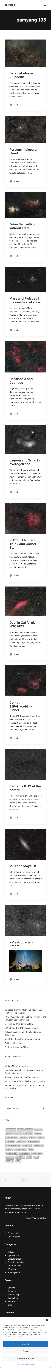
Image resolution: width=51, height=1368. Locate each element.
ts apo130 (27, 1145)
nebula (9, 1133)
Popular (41, 1137)
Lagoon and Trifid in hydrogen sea (24, 462)
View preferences (25, 1358)
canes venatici (37, 1153)
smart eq (9, 1157)
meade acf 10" (11, 1153)
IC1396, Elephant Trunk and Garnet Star (22, 544)
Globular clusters (16, 1259)
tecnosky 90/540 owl (13, 1145)
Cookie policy (14, 1236)
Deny (25, 1351)
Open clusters (14, 1255)
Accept (25, 1344)
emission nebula (33, 1141)
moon (32, 1137)
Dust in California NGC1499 (22, 624)
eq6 (18, 1161)
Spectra (11, 1288)
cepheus (24, 1137)
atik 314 (29, 1130)
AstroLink (12, 1301)
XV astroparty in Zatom (21, 944)
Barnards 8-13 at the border (25, 788)
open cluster (25, 1153)
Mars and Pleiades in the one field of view (25, 300)
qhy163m (20, 1157)
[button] (47, 1320)
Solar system (14, 1272)
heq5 (29, 1157)
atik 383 (10, 1161)
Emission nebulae (16, 1262)
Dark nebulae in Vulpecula (21, 75)
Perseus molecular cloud (23, 151)
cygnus (38, 1133)
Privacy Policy (30, 1364)
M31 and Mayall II (22, 866)
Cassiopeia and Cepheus (21, 381)
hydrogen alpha (12, 1137)
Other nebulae (14, 1265)
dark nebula (28, 1133)
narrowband (10, 1130)
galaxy (9, 1149)
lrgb (31, 1149)
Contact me (13, 1298)
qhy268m (39, 1130)
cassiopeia (10, 1141)
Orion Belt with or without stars (22, 226)
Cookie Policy (19, 1364)
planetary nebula (21, 1149)
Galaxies (12, 1252)
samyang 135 (39, 1145)
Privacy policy (14, 1233)
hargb (20, 1130)
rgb (36, 1157)
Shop (10, 1305)
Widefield (12, 1269)
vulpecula (21, 1141)
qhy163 (18, 1133)
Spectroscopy (14, 1294)
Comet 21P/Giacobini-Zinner (20, 706)
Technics (12, 1291)
